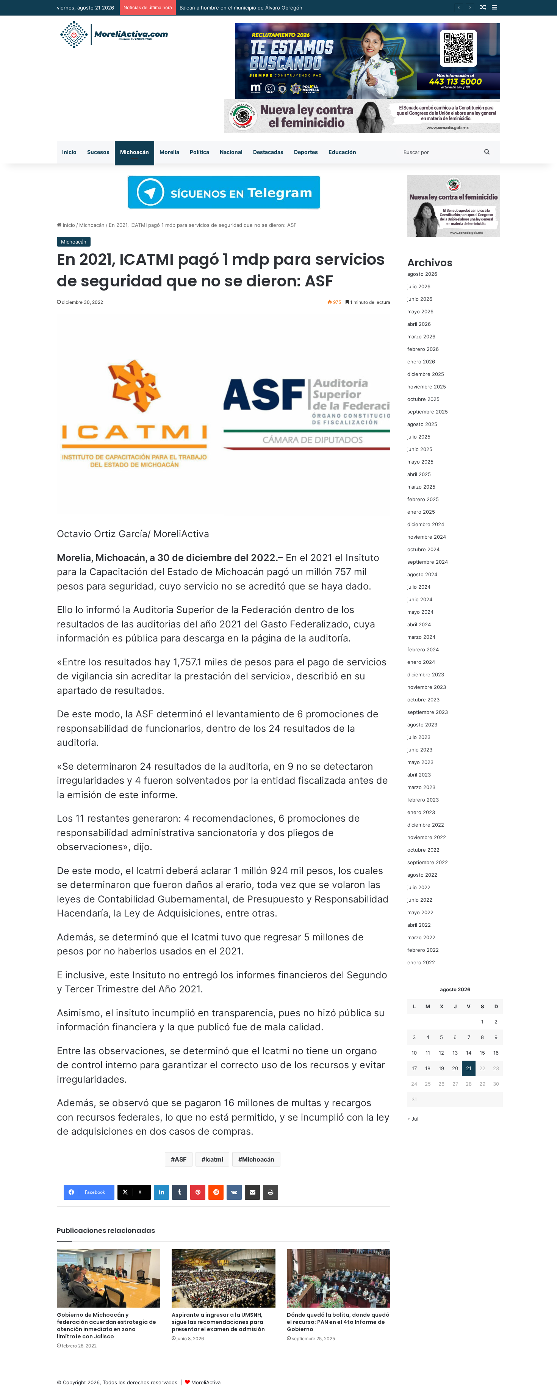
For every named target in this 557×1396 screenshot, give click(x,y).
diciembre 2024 (425, 524)
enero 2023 (421, 812)
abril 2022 (419, 925)
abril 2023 (419, 775)
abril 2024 (419, 624)
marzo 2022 (421, 937)
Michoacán (134, 152)
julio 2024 (418, 587)
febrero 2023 (423, 800)
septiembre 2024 (427, 562)
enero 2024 (421, 662)
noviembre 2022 (426, 837)
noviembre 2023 (426, 687)
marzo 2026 (421, 336)
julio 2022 (418, 887)
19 (441, 1068)
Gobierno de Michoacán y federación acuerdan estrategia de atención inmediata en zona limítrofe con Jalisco (106, 1325)
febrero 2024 (423, 649)
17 (414, 1068)
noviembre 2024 (426, 537)
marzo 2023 (421, 787)
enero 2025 (421, 512)
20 (455, 1068)
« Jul (412, 1119)
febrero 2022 (423, 950)
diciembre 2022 (425, 825)
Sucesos (98, 152)
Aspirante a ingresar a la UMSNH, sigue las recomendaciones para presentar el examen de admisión (218, 1322)
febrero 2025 (423, 499)
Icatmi (214, 1159)
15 (482, 1053)
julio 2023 (418, 737)
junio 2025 (419, 449)
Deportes (306, 152)
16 (496, 1053)
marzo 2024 (421, 637)
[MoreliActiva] (114, 34)
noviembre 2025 (426, 387)
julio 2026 (418, 286)
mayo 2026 (420, 311)
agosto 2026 (422, 274)
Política (199, 152)
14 (468, 1053)
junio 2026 (419, 299)
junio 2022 (419, 900)
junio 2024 (419, 599)
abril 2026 (419, 324)
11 (428, 1053)
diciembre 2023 (425, 674)
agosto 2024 (422, 574)
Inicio (69, 152)
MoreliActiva (206, 1382)
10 (414, 1053)
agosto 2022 (422, 875)
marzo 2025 (421, 487)
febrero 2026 (423, 349)
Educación (342, 152)
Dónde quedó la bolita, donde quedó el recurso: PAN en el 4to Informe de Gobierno (338, 1322)
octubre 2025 (423, 399)
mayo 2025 (420, 462)
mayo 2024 (420, 612)
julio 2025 (418, 437)
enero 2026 (421, 361)
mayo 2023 (420, 762)
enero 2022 (421, 962)
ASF (180, 1159)
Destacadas (268, 152)
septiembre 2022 (427, 862)
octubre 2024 (423, 549)
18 (427, 1068)
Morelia (169, 152)
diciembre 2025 (425, 374)
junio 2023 (419, 750)
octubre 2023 (423, 699)
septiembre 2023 (427, 712)
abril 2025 (419, 474)
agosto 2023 (422, 725)
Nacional (231, 152)
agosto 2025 (422, 424)
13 (455, 1053)
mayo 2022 (420, 912)
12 (441, 1053)
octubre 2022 (423, 850)
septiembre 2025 (427, 412)
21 (468, 1068)
